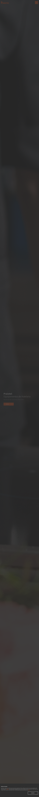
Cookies (7, 789)
